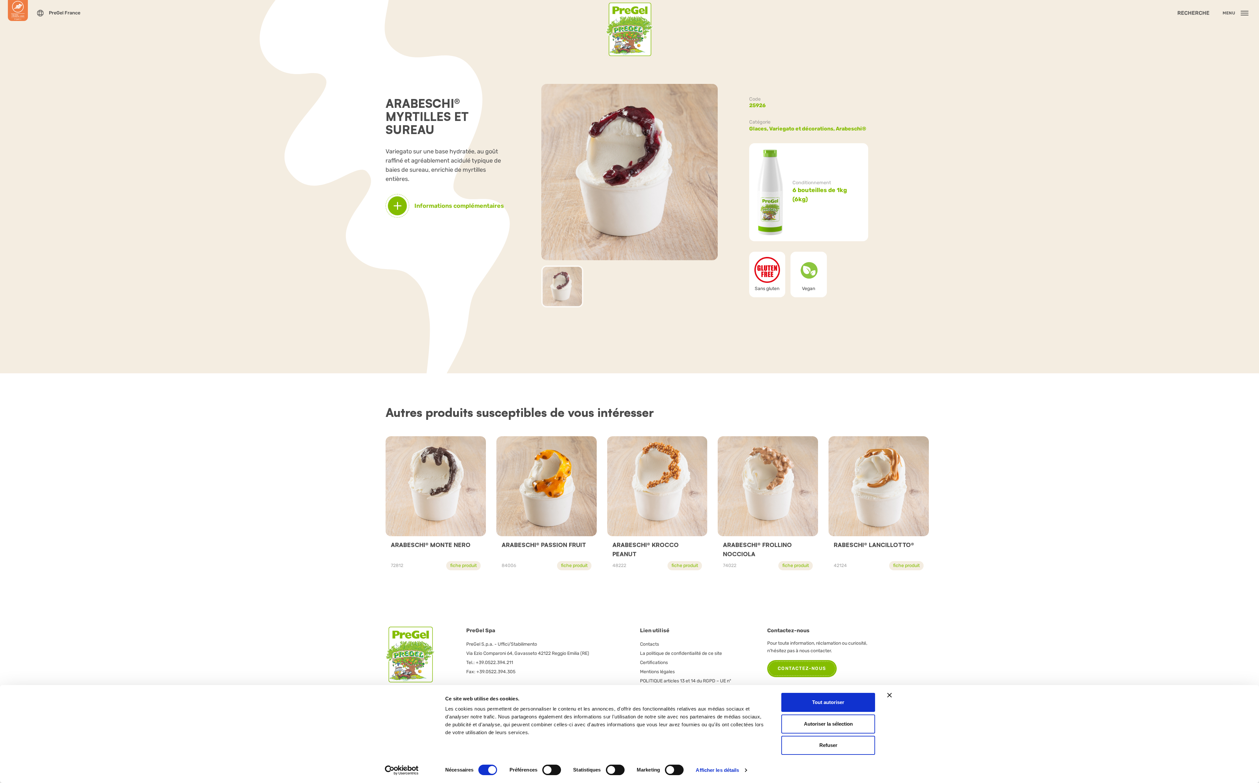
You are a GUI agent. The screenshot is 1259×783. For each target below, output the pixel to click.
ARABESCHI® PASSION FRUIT (544, 544)
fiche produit (463, 565)
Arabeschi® (851, 129)
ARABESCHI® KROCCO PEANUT (645, 549)
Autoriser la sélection (828, 724)
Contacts (649, 644)
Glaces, (759, 129)
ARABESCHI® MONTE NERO (430, 544)
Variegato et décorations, (802, 129)
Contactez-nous (802, 668)
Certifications (654, 662)
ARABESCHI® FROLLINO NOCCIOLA (757, 549)
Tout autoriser (828, 702)
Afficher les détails (717, 770)
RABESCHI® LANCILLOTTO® (874, 544)
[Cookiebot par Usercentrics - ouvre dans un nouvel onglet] (401, 770)
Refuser (828, 745)
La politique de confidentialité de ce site (681, 653)
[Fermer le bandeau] (889, 695)
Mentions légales (657, 672)
